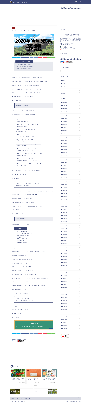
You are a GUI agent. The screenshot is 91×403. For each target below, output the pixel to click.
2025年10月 (71, 133)
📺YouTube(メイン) (64, 46)
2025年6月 (71, 146)
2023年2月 (71, 234)
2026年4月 (71, 115)
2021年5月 (71, 300)
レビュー (71, 93)
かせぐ (52, 1)
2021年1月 (71, 312)
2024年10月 (71, 171)
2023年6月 (71, 221)
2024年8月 (71, 177)
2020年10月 (71, 322)
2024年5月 (71, 187)
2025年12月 (71, 127)
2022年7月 (71, 256)
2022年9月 (71, 250)
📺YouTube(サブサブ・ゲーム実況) (67, 48)
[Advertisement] (34, 15)
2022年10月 (71, 247)
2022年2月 (71, 272)
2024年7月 (71, 181)
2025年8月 (71, 140)
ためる (58, 1)
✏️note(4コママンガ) (64, 49)
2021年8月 (71, 290)
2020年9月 (71, 325)
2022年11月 (71, 243)
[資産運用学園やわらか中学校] (22, 3)
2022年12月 (71, 240)
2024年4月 (71, 190)
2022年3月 (71, 269)
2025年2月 (71, 159)
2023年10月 (71, 209)
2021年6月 (71, 297)
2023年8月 (71, 215)
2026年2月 (71, 121)
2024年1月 (71, 199)
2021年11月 (71, 281)
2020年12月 (71, 316)
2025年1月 (71, 162)
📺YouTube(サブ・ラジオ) (66, 47)
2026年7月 (71, 105)
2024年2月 (71, 196)
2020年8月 (71, 328)
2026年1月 (71, 124)
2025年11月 (71, 130)
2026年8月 (71, 102)
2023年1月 (71, 237)
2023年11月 (71, 206)
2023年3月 (71, 231)
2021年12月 (71, 278)
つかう (64, 1)
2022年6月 (71, 259)
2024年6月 (71, 184)
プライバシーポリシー (15, 401)
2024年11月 (71, 168)
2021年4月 (71, 303)
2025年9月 (71, 137)
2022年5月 (71, 262)
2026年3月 (71, 118)
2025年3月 (71, 155)
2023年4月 (71, 228)
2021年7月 (71, 294)
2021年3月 (71, 306)
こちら (71, 43)
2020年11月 (71, 319)
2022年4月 (71, 265)
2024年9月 (71, 174)
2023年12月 (71, 203)
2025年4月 (71, 152)
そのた (70, 1)
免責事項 (22, 401)
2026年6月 (71, 108)
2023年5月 (71, 225)
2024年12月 (71, 165)
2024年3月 (71, 193)
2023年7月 (71, 218)
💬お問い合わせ (63, 53)
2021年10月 (71, 284)
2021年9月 (71, 287)
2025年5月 (71, 149)
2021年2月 (71, 309)
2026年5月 (71, 111)
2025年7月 (71, 143)
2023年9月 (71, 212)
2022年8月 (71, 253)
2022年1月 (71, 275)
